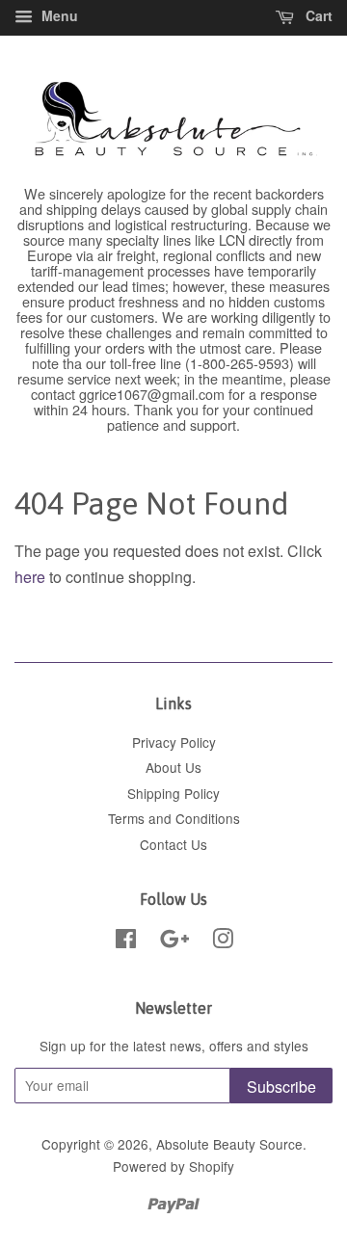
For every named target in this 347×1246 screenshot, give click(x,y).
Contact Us (173, 844)
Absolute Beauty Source (229, 1143)
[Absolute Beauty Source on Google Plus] (174, 941)
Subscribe (281, 1086)
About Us (173, 767)
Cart (317, 15)
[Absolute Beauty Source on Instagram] (222, 941)
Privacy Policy (174, 742)
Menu (58, 15)
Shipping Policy (173, 793)
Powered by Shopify (173, 1166)
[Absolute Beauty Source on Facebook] (126, 941)
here (29, 577)
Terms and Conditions (174, 818)
